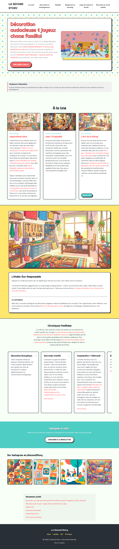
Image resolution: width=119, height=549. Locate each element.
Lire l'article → (49, 399)
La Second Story (16, 6)
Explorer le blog (21, 65)
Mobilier (58, 5)
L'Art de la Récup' (90, 136)
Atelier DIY (30, 507)
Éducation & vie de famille (103, 6)
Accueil (31, 5)
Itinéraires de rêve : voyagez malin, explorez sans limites (89, 387)
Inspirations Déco (18, 136)
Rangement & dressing (70, 6)
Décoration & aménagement (44, 6)
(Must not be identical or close (51, 306)
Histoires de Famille (33, 510)
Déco (49, 534)
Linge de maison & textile (86, 6)
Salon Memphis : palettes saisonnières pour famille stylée (22, 168)
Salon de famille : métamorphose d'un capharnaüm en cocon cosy (54, 392)
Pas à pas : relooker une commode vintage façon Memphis (95, 153)
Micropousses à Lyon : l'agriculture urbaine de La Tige (46, 504)
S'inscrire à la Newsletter (59, 440)
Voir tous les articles (34, 517)
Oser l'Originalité (53, 136)
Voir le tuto (87, 195)
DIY (62, 534)
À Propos (68, 534)
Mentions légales (59, 543)
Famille (55, 534)
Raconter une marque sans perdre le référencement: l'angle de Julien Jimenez (56, 500)
